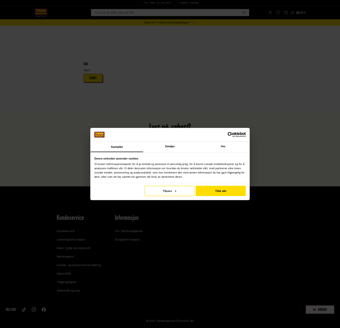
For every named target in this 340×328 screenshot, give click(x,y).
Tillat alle (220, 190)
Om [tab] (223, 146)
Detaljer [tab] (170, 146)
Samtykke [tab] (117, 146)
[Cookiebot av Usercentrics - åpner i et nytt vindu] (230, 134)
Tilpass (167, 190)
